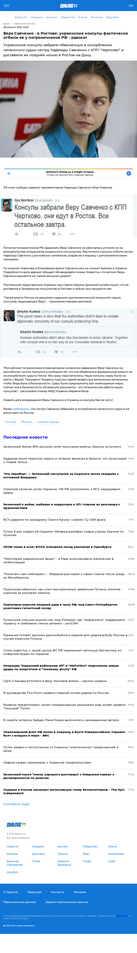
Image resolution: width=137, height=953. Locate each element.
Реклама (80, 892)
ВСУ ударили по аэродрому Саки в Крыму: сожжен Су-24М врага (54, 519)
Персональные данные (19, 902)
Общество (27, 422)
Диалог (6, 24)
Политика (10, 422)
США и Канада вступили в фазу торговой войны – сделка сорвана (55, 681)
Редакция (34, 892)
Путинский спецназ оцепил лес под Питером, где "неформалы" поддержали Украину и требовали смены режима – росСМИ (64, 621)
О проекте (10, 892)
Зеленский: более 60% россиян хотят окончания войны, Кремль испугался (62, 446)
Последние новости (25, 437)
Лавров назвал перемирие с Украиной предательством (47, 762)
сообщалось (21, 409)
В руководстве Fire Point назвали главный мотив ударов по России (56, 693)
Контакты (57, 892)
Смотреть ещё (16, 804)
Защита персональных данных (66, 902)
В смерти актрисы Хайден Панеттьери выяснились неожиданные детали (61, 720)
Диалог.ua (122, 916)
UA (131, 6)
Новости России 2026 (24, 24)
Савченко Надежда (48, 422)
